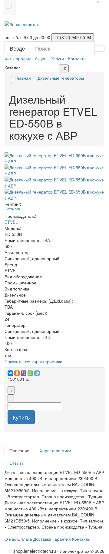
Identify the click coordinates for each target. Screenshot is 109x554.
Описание (19, 450)
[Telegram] (37, 373)
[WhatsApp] (30, 373)
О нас (10, 539)
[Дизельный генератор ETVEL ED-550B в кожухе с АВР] (54, 158)
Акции (41, 58)
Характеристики (55, 450)
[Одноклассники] (17, 373)
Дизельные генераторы (61, 78)
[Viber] (23, 373)
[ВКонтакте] (10, 373)
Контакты (77, 58)
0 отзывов (12, 209)
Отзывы (18, 462)
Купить (21, 417)
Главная (23, 78)
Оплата (24, 539)
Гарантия (61, 539)
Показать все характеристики (33, 361)
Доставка (42, 539)
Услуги (57, 58)
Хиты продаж (18, 58)
